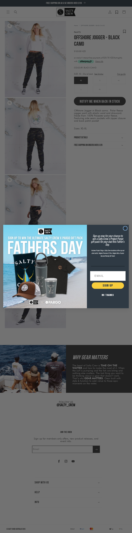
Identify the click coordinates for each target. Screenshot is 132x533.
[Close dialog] (125, 228)
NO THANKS (108, 295)
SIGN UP (108, 286)
